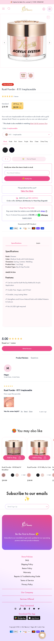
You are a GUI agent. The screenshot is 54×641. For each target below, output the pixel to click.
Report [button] (26, 411)
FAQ (27, 560)
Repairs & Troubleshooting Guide (27, 576)
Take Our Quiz (27, 191)
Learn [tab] (38, 243)
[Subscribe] (46, 506)
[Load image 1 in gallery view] (23, 75)
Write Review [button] (27, 348)
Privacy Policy (27, 584)
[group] (27, 339)
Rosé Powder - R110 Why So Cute (39, 467)
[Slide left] (4, 43)
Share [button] (30, 411)
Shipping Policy (27, 564)
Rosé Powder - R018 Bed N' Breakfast (11, 468)
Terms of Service (27, 580)
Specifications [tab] (16, 243)
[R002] (5, 150)
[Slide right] (49, 45)
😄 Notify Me (27, 178)
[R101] (11, 150)
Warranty (27, 572)
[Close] (3, 9)
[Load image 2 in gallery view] (31, 75)
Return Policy (27, 568)
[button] (49, 9)
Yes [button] (22, 411)
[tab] (22, 358)
